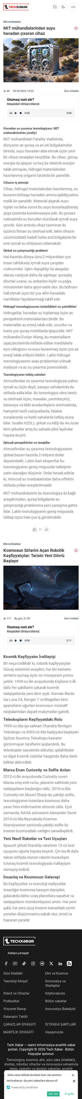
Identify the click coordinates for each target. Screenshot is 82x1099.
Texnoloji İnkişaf (15, 981)
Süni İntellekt (12, 973)
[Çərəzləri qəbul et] (72, 1075)
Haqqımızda (54, 1032)
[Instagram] (33, 963)
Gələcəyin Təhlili (15, 1017)
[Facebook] (6, 963)
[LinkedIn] (60, 963)
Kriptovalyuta (55, 993)
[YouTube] (15, 963)
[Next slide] (72, 64)
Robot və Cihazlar (16, 993)
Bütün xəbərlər (55, 1001)
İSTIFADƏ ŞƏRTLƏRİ (60, 1024)
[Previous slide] (10, 64)
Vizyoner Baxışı (14, 1009)
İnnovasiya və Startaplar (55, 983)
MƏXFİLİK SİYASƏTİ (18, 1032)
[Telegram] (42, 963)
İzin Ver (53, 1094)
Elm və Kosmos (56, 973)
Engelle (69, 1094)
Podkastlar (11, 1001)
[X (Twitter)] (51, 963)
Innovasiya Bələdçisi (60, 1009)
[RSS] (69, 963)
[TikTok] (24, 963)
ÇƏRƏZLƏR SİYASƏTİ (19, 1024)
